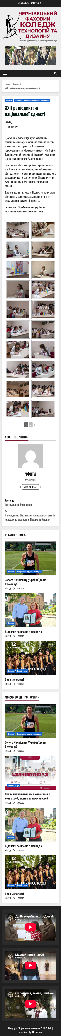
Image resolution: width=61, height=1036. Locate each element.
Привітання (22, 671)
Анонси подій (13, 785)
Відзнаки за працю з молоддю (23, 632)
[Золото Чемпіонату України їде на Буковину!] (30, 558)
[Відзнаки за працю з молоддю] (30, 610)
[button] (5, 73)
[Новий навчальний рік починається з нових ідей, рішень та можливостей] (30, 773)
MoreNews (23, 1032)
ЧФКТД (8, 122)
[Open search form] (55, 73)
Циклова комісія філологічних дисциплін (32, 100)
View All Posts (30, 487)
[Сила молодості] (30, 658)
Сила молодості (14, 679)
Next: (30, 515)
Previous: (18, 503)
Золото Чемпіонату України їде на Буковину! (25, 582)
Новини (9, 100)
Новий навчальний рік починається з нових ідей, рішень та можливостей (27, 796)
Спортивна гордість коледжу (29, 571)
